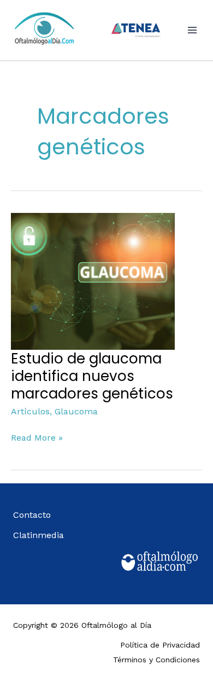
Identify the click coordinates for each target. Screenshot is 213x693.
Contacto (32, 515)
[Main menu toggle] (192, 30)
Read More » (37, 437)
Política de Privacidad (160, 644)
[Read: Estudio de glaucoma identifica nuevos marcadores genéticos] (93, 280)
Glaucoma (76, 411)
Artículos (30, 411)
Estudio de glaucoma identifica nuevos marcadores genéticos (92, 376)
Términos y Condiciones (156, 659)
